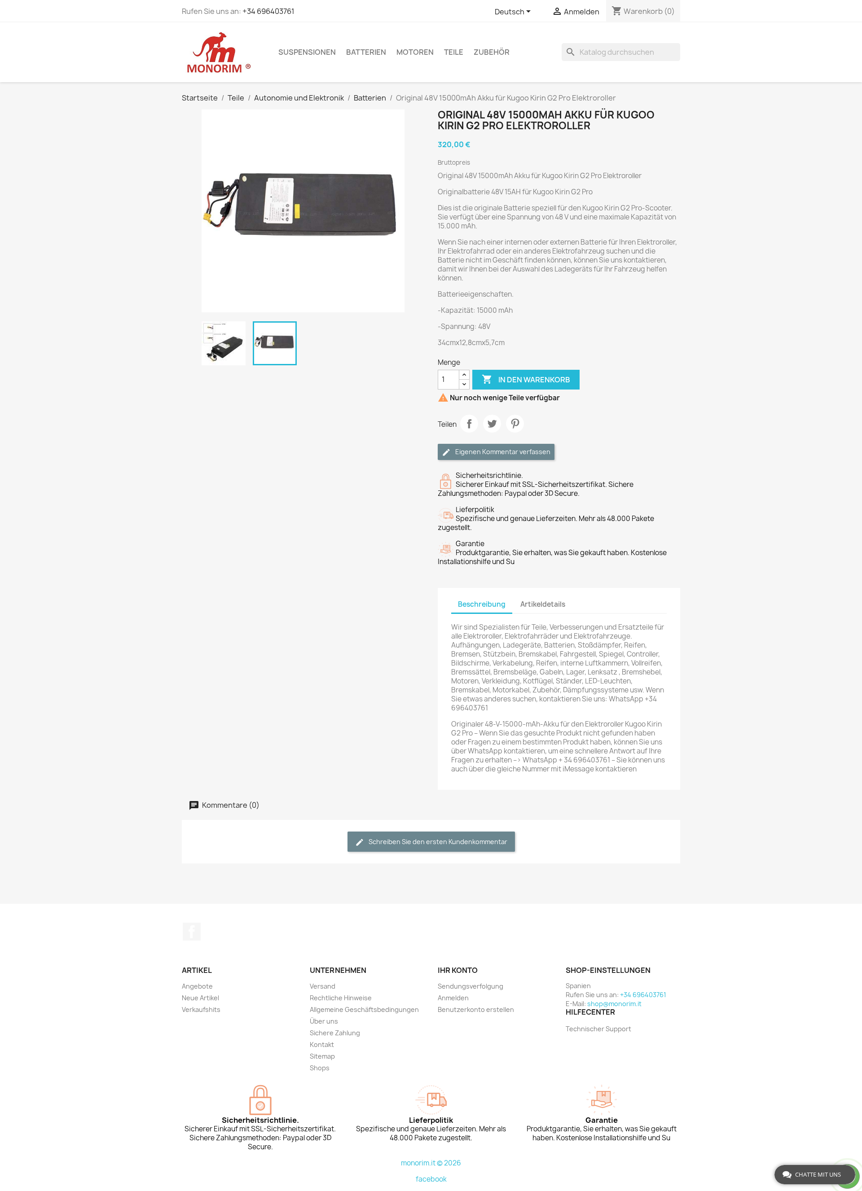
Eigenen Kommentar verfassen (502, 451)
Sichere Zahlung (335, 1033)
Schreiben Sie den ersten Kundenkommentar (437, 841)
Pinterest (515, 424)
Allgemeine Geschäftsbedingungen (364, 1009)
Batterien (366, 52)
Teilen (469, 424)
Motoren (415, 52)
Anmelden (453, 998)
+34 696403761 (268, 11)
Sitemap (322, 1056)
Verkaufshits (201, 1009)
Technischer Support (598, 1029)
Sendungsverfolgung (470, 986)
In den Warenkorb (526, 379)
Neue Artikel (200, 998)
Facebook (192, 932)
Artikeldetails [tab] (542, 604)
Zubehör (492, 52)
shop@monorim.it (614, 1003)
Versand (322, 986)
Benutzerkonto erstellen (476, 1009)
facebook (431, 1179)
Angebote (197, 986)
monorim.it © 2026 (431, 1163)
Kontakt (322, 1044)
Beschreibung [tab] (482, 604)
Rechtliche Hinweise (341, 998)
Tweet (492, 424)
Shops (320, 1068)
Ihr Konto (458, 970)
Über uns (324, 1021)
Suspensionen (307, 52)
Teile (453, 52)
